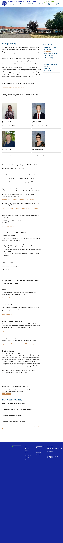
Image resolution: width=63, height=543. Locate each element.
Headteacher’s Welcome (49, 47)
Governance (46, 68)
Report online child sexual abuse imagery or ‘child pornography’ (18, 344)
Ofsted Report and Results (50, 64)
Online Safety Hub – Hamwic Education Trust (13, 375)
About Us (27, 448)
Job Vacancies (47, 70)
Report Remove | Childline (8, 314)
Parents (26, 450)
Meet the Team (47, 49)
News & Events (28, 455)
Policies (45, 66)
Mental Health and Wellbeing (51, 53)
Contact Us (27, 459)
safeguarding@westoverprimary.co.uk (13, 87)
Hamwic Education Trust (50, 62)
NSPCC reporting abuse (8, 226)
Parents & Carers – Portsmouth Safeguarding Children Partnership (18, 199)
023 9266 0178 (50, 1)
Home (26, 446)
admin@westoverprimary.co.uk (54, 448)
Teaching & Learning (29, 452)
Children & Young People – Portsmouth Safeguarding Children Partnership (20, 208)
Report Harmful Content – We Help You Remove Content (16, 331)
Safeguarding (47, 51)
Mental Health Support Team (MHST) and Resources (51, 58)
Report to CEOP (6, 297)
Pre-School (27, 457)
